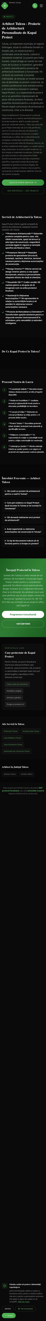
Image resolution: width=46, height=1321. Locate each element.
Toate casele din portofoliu (17, 684)
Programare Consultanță (23, 614)
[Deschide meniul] (41, 6)
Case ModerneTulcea (12, 738)
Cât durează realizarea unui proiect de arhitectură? (22, 518)
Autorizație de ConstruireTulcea (16, 751)
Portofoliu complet (14, 691)
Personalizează (27, 1309)
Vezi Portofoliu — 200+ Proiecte (23, 191)
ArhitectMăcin (27, 774)
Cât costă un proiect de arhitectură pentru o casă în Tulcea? (22, 492)
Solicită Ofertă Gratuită (21, 182)
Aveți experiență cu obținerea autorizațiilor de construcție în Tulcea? (23, 530)
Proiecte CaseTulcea (31, 731)
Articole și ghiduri (14, 697)
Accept (10, 1315)
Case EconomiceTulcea (13, 744)
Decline (8, 1309)
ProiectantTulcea (10, 731)
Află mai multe (23, 1302)
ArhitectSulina (10, 774)
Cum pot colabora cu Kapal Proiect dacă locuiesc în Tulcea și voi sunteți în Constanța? (23, 505)
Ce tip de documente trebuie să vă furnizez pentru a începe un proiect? (22, 542)
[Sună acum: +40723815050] (35, 5)
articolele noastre (35, 790)
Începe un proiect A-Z (15, 704)
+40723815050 (23, 623)
